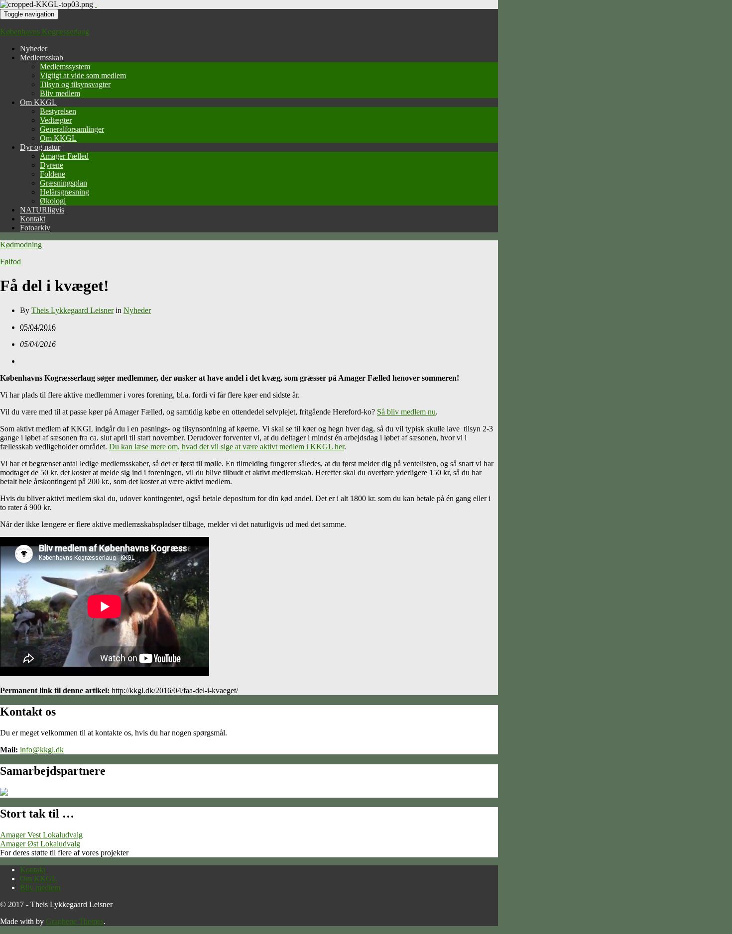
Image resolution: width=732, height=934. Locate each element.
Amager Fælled (64, 156)
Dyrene (51, 165)
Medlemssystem (65, 66)
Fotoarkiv (35, 227)
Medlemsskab (41, 57)
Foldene (52, 174)
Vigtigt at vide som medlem (83, 75)
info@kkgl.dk (42, 749)
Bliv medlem (60, 93)
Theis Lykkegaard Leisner (72, 310)
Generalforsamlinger (72, 129)
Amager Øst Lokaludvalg (40, 843)
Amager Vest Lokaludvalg (41, 834)
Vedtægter (56, 120)
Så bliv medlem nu (406, 412)
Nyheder (33, 48)
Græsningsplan (63, 183)
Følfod (10, 261)
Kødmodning (21, 244)
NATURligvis (42, 210)
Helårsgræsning (64, 192)
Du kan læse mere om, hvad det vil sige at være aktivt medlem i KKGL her (226, 446)
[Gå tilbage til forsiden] (96, 4)
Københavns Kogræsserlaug (44, 31)
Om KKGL (38, 102)
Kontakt (32, 218)
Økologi (53, 201)
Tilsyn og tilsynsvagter (75, 84)
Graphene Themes (75, 921)
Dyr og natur (40, 147)
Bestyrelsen (58, 111)
